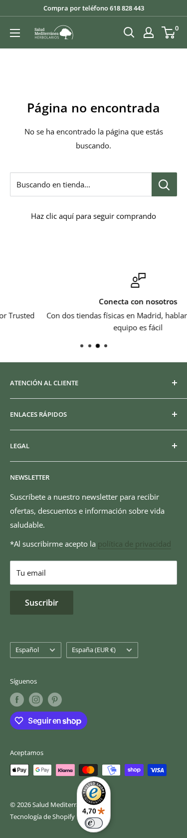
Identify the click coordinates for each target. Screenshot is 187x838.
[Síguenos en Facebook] (17, 700)
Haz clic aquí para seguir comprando (93, 216)
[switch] (94, 823)
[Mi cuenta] (149, 32)
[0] (169, 32)
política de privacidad (134, 544)
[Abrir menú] (15, 33)
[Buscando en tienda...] (164, 184)
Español (27, 649)
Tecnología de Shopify (42, 816)
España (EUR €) (94, 649)
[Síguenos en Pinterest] (55, 700)
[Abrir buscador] (129, 32)
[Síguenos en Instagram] (36, 700)
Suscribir (41, 602)
